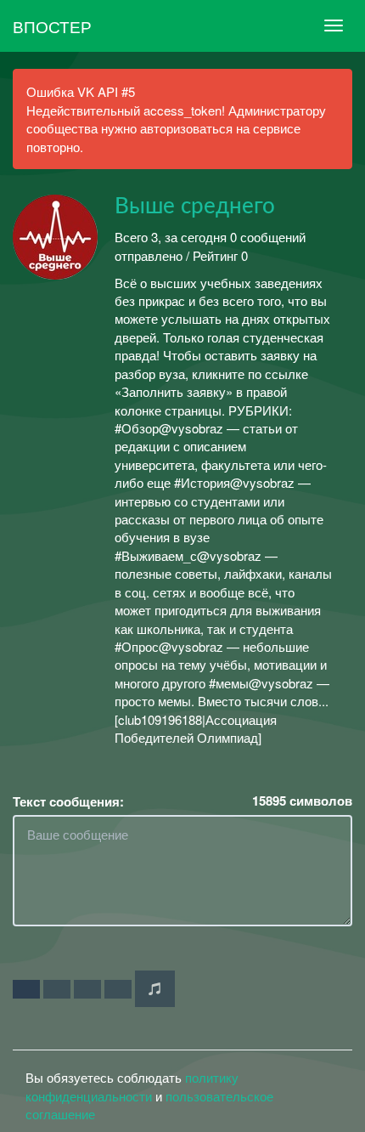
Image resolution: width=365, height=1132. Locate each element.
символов (302, 801)
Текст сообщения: (68, 802)
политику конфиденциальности (132, 1086)
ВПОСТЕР (52, 25)
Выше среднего (195, 206)
